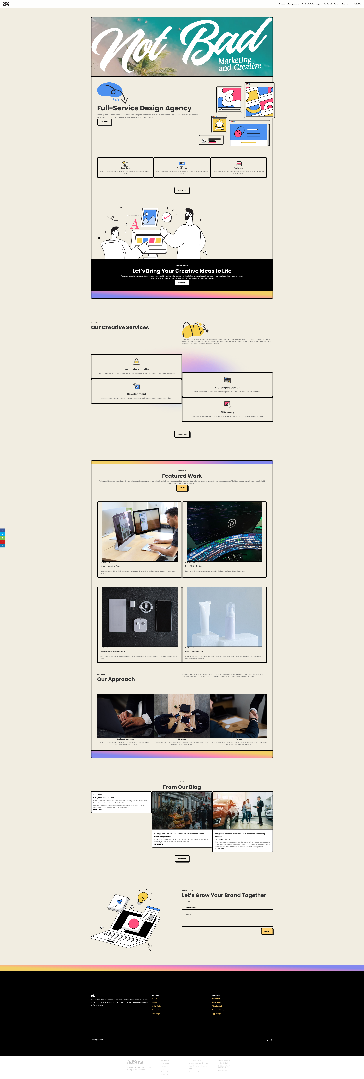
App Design (156, 1014)
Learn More (182, 190)
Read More (182, 858)
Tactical (167, 837)
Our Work (104, 122)
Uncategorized (108, 798)
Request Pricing (218, 1010)
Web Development (195, 1060)
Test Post (97, 795)
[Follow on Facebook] (263, 1040)
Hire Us (182, 488)
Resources (345, 4)
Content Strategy (158, 1010)
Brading (154, 998)
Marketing (155, 1002)
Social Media (156, 1006)
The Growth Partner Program (311, 4)
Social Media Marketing (197, 1072)
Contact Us (357, 4)
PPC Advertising (194, 1069)
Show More (182, 282)
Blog (162, 1069)
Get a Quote (216, 1002)
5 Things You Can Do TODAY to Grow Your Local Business (179, 833)
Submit (267, 931)
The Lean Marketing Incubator (289, 4)
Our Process (165, 1060)
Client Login (165, 1075)
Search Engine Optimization (198, 1066)
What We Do (165, 1063)
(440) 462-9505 (223, 1063)
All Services (182, 434)
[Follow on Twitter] (267, 1040)
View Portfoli (217, 1006)
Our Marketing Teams (331, 4)
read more (97, 810)
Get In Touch (217, 998)
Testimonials (165, 1066)
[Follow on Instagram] (271, 1040)
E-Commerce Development (198, 1063)
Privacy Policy (222, 1071)
